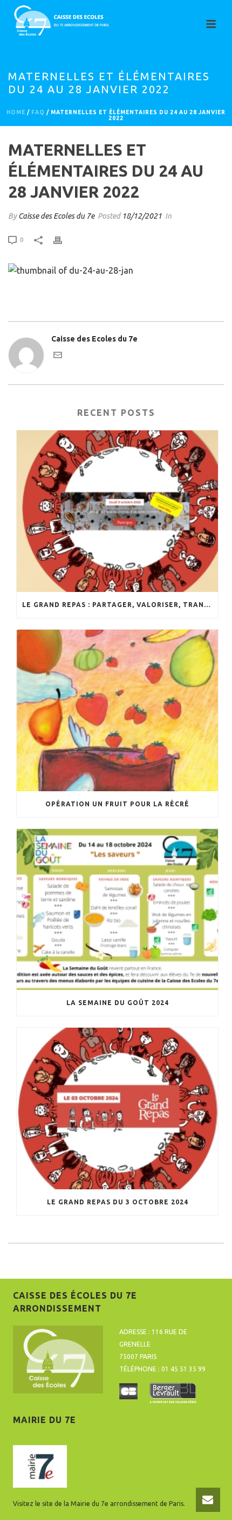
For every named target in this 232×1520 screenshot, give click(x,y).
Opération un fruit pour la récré (117, 803)
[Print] (63, 239)
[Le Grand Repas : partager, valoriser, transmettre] (117, 511)
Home (15, 112)
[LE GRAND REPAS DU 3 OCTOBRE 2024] (117, 1108)
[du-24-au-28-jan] (70, 269)
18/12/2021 (142, 216)
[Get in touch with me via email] (57, 356)
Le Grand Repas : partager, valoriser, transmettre (120, 604)
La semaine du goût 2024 (117, 1002)
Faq (38, 112)
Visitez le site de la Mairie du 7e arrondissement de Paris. (99, 1503)
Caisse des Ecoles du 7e (56, 216)
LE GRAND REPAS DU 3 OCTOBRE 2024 (117, 1201)
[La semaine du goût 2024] (117, 910)
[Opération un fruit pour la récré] (117, 710)
